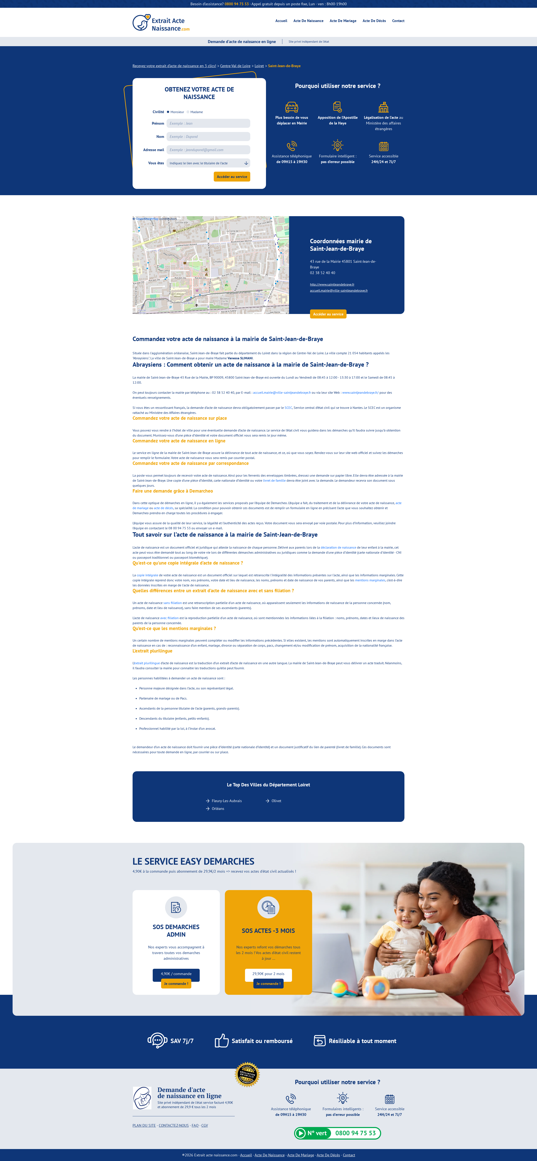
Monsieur (177, 112)
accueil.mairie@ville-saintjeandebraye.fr (339, 290)
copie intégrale (147, 575)
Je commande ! (176, 983)
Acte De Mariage (343, 20)
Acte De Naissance (308, 20)
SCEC (288, 407)
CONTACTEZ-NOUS (174, 1125)
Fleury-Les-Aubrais (227, 800)
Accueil (281, 20)
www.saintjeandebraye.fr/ (360, 392)
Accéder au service (232, 176)
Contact (398, 20)
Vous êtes (156, 163)
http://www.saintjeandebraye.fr (332, 284)
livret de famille (274, 480)
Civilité (158, 111)
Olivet (276, 800)
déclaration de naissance (338, 547)
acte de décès (163, 508)
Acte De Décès (374, 20)
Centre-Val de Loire (235, 65)
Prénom (158, 123)
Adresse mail (153, 149)
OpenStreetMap (147, 219)
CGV (204, 1125)
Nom (160, 136)
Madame (196, 112)
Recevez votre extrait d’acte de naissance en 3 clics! (174, 65)
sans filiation (172, 603)
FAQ (195, 1125)
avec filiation (169, 618)
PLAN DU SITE (144, 1125)
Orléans (218, 808)
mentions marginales (370, 580)
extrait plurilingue (147, 663)
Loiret (259, 65)
